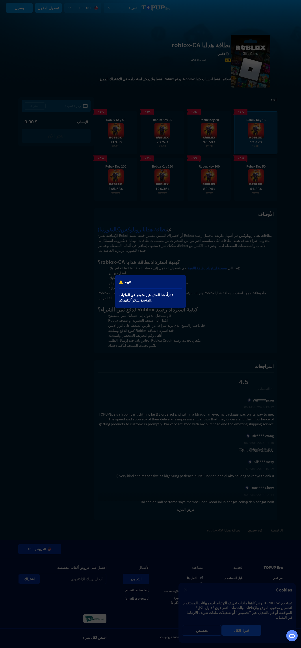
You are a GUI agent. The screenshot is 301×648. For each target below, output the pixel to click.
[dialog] (150, 291)
